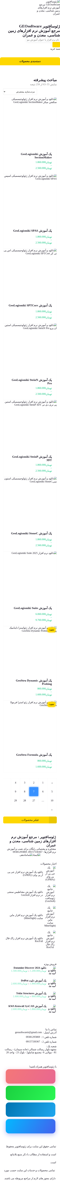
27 (33, 800)
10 (52, 800)
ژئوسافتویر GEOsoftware (39, 26)
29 (15, 800)
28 (24, 800)
